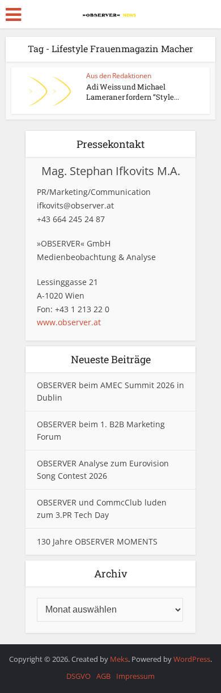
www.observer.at (69, 322)
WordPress (191, 659)
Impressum (135, 676)
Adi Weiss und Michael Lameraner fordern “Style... (132, 92)
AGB (103, 676)
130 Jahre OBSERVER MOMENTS (97, 541)
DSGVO (78, 676)
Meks (119, 659)
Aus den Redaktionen (118, 75)
